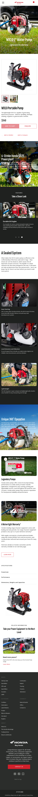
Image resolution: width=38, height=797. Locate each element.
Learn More (7, 554)
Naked (21, 683)
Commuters (23, 681)
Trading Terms (5, 732)
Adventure (23, 692)
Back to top (17, 779)
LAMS (2, 694)
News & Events (24, 702)
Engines (3, 719)
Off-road (3, 686)
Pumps (3, 710)
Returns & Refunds (6, 735)
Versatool (4, 716)
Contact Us (19, 767)
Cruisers (22, 689)
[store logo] (19, 2)
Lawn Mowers (5, 708)
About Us (3, 726)
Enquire (28, 126)
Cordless (3, 702)
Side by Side (4, 681)
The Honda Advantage (7, 729)
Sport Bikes (4, 689)
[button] (14, 99)
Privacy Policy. (29, 795)
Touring (22, 686)
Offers (21, 705)
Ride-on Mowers (5, 713)
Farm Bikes (4, 683)
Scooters (3, 692)
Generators (4, 705)
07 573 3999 (19, 792)
